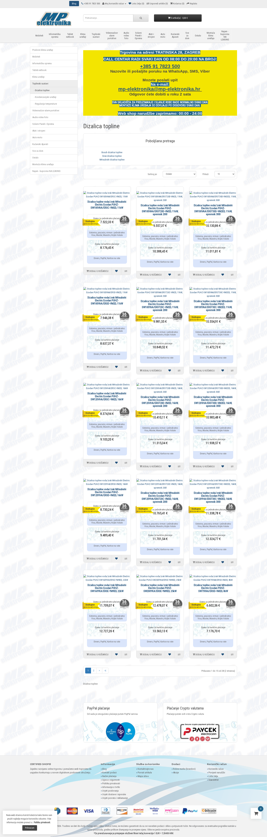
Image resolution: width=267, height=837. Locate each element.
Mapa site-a (143, 776)
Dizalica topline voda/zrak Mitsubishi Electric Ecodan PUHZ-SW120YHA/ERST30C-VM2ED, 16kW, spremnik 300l (213, 497)
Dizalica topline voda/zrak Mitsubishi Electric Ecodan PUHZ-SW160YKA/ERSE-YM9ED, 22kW (107, 588)
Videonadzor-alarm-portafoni (45, 110)
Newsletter (214, 779)
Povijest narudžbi (217, 772)
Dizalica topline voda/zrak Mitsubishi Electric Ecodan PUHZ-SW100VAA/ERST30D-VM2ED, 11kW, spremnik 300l (213, 210)
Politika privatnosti (111, 783)
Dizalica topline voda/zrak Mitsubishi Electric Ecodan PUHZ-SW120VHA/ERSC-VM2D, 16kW (107, 396)
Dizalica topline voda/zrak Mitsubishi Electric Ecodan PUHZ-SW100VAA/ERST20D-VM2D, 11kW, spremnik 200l (160, 210)
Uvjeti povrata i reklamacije (115, 798)
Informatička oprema (54, 35)
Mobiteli (39, 35)
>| (105, 670)
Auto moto (162, 35)
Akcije (176, 772)
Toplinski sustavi (96, 35)
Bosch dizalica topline (112, 152)
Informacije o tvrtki (111, 787)
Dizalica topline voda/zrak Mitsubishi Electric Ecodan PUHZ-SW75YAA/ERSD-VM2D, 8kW (213, 588)
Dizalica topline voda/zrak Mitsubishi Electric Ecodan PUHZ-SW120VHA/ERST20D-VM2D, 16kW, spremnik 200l (160, 401)
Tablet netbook (70, 35)
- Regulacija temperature (44, 103)
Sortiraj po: (152, 174)
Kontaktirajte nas (145, 769)
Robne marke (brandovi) (184, 769)
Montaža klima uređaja (211, 35)
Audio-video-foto (40, 117)
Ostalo (198, 35)
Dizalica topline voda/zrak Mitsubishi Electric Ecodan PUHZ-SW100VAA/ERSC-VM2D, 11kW (107, 204)
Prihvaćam (29, 828)
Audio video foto (126, 35)
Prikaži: (206, 174)
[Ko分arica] (256, 814)
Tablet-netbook (39, 70)
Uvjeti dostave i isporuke (114, 794)
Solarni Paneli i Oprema (138, 35)
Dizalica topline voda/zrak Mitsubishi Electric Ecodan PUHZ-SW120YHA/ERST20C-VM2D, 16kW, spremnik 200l (160, 497)
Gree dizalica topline (112, 156)
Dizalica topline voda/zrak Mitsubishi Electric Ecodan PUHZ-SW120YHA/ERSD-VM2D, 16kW (107, 492)
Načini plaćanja (109, 776)
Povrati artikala (145, 772)
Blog (104, 769)
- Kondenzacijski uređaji (44, 97)
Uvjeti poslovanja (110, 790)
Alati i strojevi (151, 35)
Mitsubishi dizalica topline (112, 159)
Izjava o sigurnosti (111, 779)
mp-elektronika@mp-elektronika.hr (160, 89)
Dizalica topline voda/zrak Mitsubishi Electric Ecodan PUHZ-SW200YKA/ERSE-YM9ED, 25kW (160, 588)
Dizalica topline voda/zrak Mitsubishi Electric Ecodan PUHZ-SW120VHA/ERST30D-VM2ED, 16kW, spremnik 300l (213, 401)
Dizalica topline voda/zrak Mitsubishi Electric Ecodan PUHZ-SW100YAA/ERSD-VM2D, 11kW (107, 300)
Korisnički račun (216, 769)
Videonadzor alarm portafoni (112, 35)
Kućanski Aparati (175, 35)
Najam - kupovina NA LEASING (225, 35)
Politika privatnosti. (42, 822)
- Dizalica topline (40, 90)
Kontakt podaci (109, 772)
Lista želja (213, 776)
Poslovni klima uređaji (42, 50)
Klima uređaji (83, 35)
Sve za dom (187, 35)
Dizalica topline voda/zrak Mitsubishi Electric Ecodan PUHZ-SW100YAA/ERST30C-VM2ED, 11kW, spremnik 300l (213, 306)
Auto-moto (37, 137)
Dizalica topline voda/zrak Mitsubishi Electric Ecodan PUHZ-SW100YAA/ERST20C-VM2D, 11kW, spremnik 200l (160, 306)
